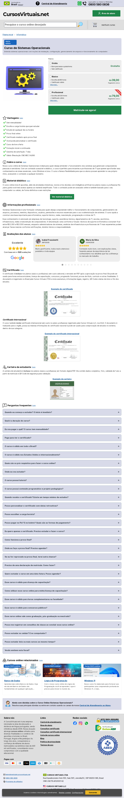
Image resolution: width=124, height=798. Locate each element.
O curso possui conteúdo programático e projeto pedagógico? (34, 489)
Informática (21, 34)
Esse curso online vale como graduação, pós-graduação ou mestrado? (37, 616)
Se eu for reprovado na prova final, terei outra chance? (30, 557)
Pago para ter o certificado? (18, 438)
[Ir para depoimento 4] (72, 265)
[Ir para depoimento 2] (65, 265)
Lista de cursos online (50, 735)
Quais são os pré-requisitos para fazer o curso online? (30, 463)
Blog (42, 738)
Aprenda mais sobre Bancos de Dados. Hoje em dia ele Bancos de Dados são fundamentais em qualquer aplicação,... (21, 686)
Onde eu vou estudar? (15, 472)
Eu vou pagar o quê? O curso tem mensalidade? (27, 429)
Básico (55, 76)
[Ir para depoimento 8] (84, 265)
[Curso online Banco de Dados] (22, 676)
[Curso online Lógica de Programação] (62, 676)
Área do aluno (46, 725)
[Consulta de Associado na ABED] (107, 756)
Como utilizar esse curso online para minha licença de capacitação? (36, 591)
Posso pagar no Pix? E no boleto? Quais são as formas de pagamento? (37, 523)
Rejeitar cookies (65, 793)
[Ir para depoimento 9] (88, 265)
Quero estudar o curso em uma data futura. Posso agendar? (33, 574)
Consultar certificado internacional (56, 732)
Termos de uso (46, 745)
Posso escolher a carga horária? (20, 514)
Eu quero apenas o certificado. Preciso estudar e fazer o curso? (35, 531)
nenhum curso (108, 25)
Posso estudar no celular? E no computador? (25, 633)
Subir (21, 118)
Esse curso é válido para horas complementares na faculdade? (34, 599)
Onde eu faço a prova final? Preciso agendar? (26, 548)
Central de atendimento (50, 722)
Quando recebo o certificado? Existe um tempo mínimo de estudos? (36, 497)
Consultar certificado (49, 729)
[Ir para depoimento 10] (91, 265)
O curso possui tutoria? (16, 480)
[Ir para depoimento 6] (78, 265)
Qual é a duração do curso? (17, 421)
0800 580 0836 (98, 4)
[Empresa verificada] (107, 730)
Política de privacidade (50, 742)
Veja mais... (54, 85)
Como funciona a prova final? (18, 540)
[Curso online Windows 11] (102, 676)
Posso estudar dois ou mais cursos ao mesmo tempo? (30, 642)
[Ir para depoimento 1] (62, 265)
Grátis (55, 63)
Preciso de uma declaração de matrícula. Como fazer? (30, 565)
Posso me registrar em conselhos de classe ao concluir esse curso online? (39, 625)
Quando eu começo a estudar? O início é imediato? (28, 412)
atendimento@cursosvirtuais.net (18, 774)
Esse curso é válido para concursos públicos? (26, 608)
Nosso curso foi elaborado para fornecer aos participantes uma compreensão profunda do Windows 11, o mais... (101, 686)
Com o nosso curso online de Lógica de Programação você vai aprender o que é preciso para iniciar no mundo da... (59, 686)
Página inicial (8, 34)
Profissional (57, 92)
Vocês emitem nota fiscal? (17, 650)
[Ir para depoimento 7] (81, 265)
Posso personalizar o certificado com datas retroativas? (31, 506)
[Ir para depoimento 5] (75, 265)
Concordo (93, 793)
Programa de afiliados (14, 781)
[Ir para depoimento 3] (69, 265)
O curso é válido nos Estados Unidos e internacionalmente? (32, 455)
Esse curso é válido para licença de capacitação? (27, 582)
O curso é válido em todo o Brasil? (21, 446)
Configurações (77, 793)
